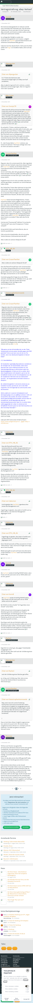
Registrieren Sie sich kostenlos (17, 802)
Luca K (5, 922)
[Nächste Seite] (23, 789)
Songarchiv (4, 964)
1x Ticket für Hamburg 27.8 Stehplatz (17, 921)
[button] (22, 2)
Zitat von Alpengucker (10, 74)
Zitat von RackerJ (8, 671)
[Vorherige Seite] (10, 789)
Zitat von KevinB (8, 594)
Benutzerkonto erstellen (11, 827)
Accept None (7, 999)
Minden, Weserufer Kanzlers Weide (14, 854)
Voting (15, 964)
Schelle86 (6, 931)
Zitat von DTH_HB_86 (10, 443)
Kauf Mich (12, 41)
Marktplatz (16, 966)
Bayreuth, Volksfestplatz (11, 859)
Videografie (4, 962)
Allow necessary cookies (12, 986)
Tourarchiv (4, 959)
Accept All (26, 999)
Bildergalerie (16, 959)
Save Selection (16, 999)
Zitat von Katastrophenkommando (14, 699)
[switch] (27, 986)
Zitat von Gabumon (9, 501)
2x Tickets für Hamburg (14, 925)
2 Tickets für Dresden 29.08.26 (16, 934)
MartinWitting (7, 918)
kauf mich (27, 111)
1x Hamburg (10, 929)
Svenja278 (5, 11)
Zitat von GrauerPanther (11, 259)
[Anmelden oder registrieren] (26, 2)
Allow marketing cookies (11, 991)
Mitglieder (16, 961)
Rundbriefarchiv (5, 966)
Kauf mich (6, 167)
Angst (9, 47)
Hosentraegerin (7, 935)
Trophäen (15, 962)
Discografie (4, 961)
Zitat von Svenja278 (9, 106)
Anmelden (26, 827)
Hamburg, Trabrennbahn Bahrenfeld (14, 841)
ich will (15, 344)
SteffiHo (6, 927)
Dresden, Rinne (8, 846)
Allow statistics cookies (11, 989)
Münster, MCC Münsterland (12, 850)
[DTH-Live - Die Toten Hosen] (6, 2)
